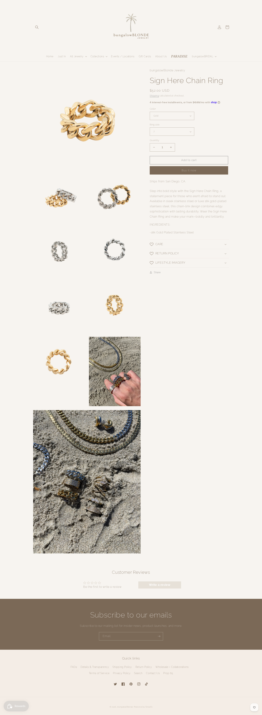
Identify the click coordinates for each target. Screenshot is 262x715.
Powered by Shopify (143, 707)
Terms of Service (99, 673)
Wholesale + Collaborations (172, 667)
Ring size (155, 124)
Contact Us (153, 673)
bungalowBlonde (125, 707)
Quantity (154, 140)
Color (153, 108)
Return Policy (143, 667)
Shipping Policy (122, 667)
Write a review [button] (159, 585)
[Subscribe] (159, 636)
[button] (37, 27)
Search (138, 673)
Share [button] (157, 272)
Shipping (154, 95)
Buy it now (189, 170)
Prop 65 (168, 673)
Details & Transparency (95, 667)
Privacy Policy (121, 673)
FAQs (74, 667)
